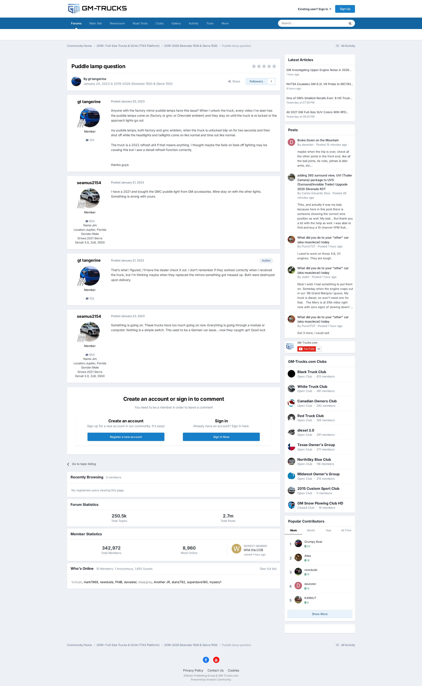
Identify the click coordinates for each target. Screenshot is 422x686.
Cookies (233, 670)
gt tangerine (97, 79)
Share (235, 81)
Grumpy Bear (313, 541)
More (225, 23)
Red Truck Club (310, 416)
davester (308, 144)
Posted (331, 144)
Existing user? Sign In (313, 9)
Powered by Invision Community (211, 679)
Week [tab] (293, 530)
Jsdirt (305, 277)
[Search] (350, 23)
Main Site (95, 23)
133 (91, 140)
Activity (193, 23)
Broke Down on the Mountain (318, 140)
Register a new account (126, 437)
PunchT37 (308, 246)
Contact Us (215, 670)
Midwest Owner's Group (318, 474)
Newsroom (117, 23)
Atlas (307, 555)
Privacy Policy (193, 670)
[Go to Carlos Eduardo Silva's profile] (291, 177)
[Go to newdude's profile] (298, 571)
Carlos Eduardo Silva (316, 193)
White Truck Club (312, 386)
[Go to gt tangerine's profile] (76, 81)
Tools (210, 23)
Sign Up (345, 9)
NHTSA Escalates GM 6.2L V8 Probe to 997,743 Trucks (318, 84)
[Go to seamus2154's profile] (90, 198)
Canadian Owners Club (317, 401)
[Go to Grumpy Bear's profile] (298, 543)
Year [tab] (328, 530)
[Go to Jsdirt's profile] (291, 270)
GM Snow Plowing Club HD (320, 503)
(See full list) (268, 568)
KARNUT (310, 598)
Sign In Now (221, 437)
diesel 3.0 (305, 430)
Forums (76, 23)
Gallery (176, 23)
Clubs (160, 23)
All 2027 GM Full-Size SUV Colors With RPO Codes (316, 112)
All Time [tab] (346, 530)
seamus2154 (89, 182)
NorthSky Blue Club (314, 459)
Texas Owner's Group (316, 445)
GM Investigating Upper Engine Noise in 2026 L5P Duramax (317, 70)
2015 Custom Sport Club (318, 488)
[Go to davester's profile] (291, 142)
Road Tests (140, 23)
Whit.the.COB (253, 550)
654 (91, 221)
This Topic (333, 23)
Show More (320, 614)
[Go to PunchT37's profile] (291, 239)
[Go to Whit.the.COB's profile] (236, 549)
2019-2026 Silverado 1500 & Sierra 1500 (143, 83)
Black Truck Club (311, 372)
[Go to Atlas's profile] (298, 557)
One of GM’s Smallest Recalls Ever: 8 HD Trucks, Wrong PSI (319, 98)
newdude (310, 570)
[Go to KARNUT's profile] (298, 599)
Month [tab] (311, 530)
